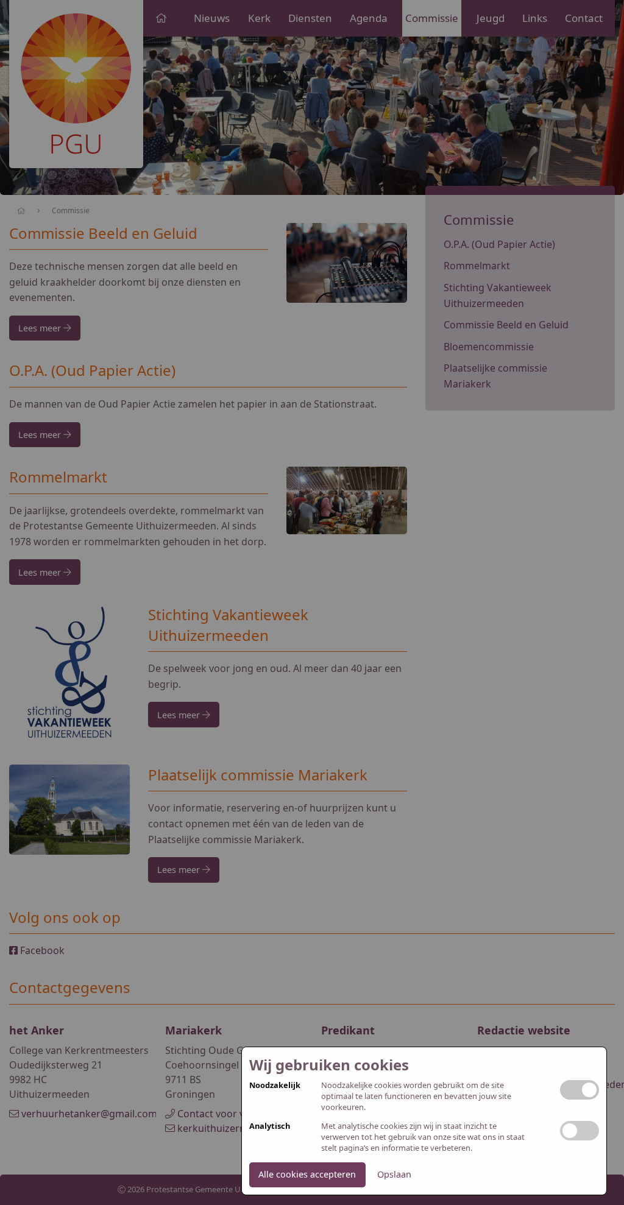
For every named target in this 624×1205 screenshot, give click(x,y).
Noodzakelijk (274, 1085)
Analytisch (269, 1126)
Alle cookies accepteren (307, 1174)
